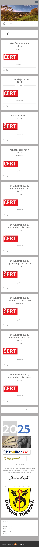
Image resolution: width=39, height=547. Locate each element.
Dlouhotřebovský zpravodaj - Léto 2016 (19, 226)
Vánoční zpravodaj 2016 (19, 151)
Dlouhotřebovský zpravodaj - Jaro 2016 (19, 262)
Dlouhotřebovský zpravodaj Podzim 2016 (19, 188)
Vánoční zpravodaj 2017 (19, 45)
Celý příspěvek (19, 64)
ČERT (7, 70)
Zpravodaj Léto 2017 (19, 115)
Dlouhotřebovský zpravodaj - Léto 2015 (19, 376)
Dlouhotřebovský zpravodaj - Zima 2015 (19, 299)
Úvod (4, 23)
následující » (24, 410)
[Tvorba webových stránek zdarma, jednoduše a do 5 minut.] (15, 544)
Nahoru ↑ (22, 544)
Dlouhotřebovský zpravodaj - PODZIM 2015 (19, 337)
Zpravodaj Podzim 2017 (19, 81)
